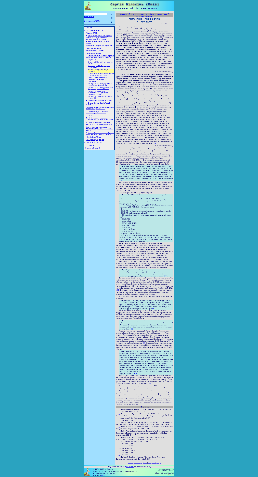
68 (119, 457)
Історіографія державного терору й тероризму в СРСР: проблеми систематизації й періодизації (99, 37)
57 (119, 422)
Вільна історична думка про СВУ (98, 77)
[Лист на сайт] (111, 18)
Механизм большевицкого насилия (100, 100)
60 (119, 437)
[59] (160, 286)
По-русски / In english (92, 148)
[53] (154, 143)
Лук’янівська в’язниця (93, 53)
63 (119, 446)
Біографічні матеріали (94, 30)
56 (119, 420)
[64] (164, 339)
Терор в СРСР (91, 33)
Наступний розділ (154, 463)
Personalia (90, 145)
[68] (150, 384)
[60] (117, 290)
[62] (132, 329)
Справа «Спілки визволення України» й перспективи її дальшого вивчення (100, 56)
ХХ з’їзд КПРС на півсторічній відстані (99, 124)
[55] (120, 180)
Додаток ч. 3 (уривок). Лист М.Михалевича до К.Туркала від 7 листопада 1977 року (98, 92)
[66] (144, 343)
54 (119, 414)
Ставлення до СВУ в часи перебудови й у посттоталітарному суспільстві (101, 74)
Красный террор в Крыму (95, 51)
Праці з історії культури (95, 140)
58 (119, 427)
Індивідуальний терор (93, 48)
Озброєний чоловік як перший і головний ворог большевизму (97, 112)
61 (119, 441)
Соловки (89, 115)
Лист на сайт (89, 17)
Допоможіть (129, 467)
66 (119, 453)
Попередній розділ (135, 463)
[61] (153, 309)
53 (119, 412)
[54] (141, 160)
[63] (162, 333)
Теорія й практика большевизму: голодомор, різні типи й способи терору (99, 118)
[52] (135, 69)
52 (119, 409)
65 (119, 450)
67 (119, 455)
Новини (89, 28)
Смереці (103, 475)
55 (119, 418)
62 (119, 444)
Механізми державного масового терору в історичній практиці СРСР (100, 108)
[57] (152, 255)
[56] (147, 241)
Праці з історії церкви (94, 142)
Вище (145, 463)
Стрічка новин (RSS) (92, 21)
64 (119, 448)
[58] (165, 276)
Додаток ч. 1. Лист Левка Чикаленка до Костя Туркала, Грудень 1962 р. (100, 84)
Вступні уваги (92, 59)
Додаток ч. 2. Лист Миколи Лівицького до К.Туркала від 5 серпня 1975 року (100, 88)
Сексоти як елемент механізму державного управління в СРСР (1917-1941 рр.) (99, 128)
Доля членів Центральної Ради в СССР (99, 45)
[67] (135, 373)
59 (119, 431)
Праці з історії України (94, 137)
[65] (169, 341)
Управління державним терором (99, 122)
